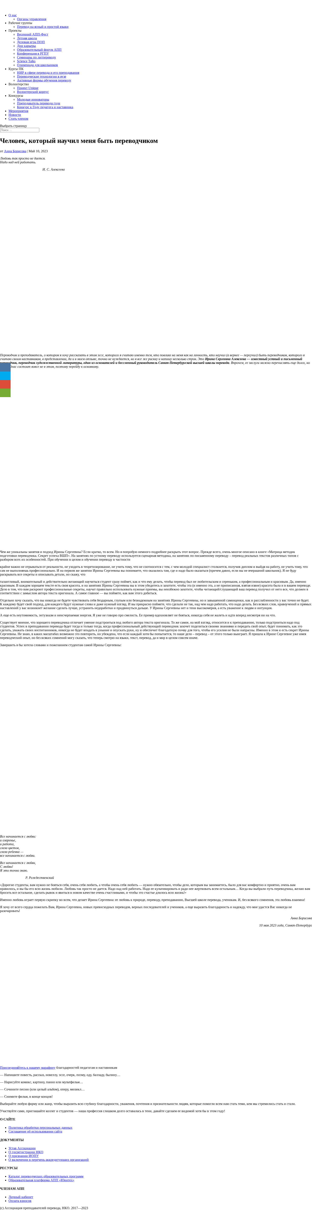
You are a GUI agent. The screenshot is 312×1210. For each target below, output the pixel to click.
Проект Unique (27, 88)
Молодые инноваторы (33, 99)
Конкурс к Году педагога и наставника (45, 107)
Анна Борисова (15, 151)
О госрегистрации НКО (25, 1152)
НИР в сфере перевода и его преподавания (48, 72)
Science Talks (26, 61)
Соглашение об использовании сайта (35, 1131)
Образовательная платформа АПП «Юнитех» (41, 1180)
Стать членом (18, 118)
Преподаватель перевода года (38, 103)
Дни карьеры (26, 46)
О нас (12, 15)
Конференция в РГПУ (33, 53)
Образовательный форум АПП (39, 49)
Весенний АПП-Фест (32, 34)
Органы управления (31, 19)
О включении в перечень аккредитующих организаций (48, 1160)
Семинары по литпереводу (36, 57)
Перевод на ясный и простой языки (43, 27)
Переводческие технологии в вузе (41, 76)
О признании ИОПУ (23, 1156)
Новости (14, 115)
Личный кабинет (20, 1197)
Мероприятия (18, 111)
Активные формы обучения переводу (44, 80)
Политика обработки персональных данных (40, 1127)
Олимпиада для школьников (37, 65)
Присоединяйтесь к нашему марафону (27, 1067)
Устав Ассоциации (22, 1148)
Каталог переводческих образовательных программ (45, 1176)
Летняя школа (27, 38)
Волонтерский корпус (33, 92)
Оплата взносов (19, 1201)
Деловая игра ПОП (31, 42)
